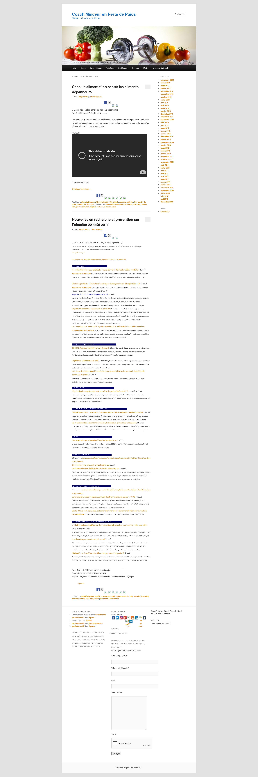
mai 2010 (164, 199)
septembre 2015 (167, 119)
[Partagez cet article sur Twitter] (109, 102)
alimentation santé (88, 202)
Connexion (165, 211)
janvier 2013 (166, 145)
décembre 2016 (167, 91)
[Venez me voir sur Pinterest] (105, 198)
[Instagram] (121, 617)
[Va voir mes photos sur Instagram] (120, 198)
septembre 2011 (167, 162)
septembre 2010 (167, 190)
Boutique (135, 68)
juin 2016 (164, 102)
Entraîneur (110, 68)
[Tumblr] (144, 617)
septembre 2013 (167, 142)
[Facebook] (113, 617)
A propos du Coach (160, 68)
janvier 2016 (166, 111)
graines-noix (80, 207)
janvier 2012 (166, 153)
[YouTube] (129, 617)
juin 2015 (164, 125)
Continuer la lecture (82, 188)
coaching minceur (140, 204)
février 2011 (165, 182)
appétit (97, 596)
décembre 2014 (167, 136)
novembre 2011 (167, 156)
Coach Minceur (96, 68)
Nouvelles (145, 596)
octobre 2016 (166, 97)
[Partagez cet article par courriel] (117, 106)
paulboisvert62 (78, 617)
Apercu (81, 583)
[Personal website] (131, 621)
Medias (146, 68)
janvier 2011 (166, 184)
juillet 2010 (165, 193)
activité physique (87, 596)
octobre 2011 (166, 159)
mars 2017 (165, 85)
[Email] (127, 621)
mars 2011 (165, 179)
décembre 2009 (167, 201)
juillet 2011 (165, 168)
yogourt (93, 207)
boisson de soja (126, 204)
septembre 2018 (167, 80)
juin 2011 (164, 170)
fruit (73, 207)
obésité (82, 598)
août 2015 (165, 122)
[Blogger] (133, 617)
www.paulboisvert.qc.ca (78, 253)
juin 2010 (164, 196)
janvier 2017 (166, 88)
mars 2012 (165, 148)
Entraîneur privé (96, 623)
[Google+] (125, 617)
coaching (122, 202)
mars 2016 (165, 108)
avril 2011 (165, 176)
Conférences (123, 68)
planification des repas (85, 204)
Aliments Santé (102, 202)
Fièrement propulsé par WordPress (129, 767)
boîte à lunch (113, 202)
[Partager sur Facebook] (105, 102)
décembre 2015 (167, 114)
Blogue (83, 68)
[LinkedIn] (136, 617)
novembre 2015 (167, 116)
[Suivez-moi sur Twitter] (101, 195)
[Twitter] (117, 617)
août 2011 (165, 165)
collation (130, 202)
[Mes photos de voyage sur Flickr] (124, 198)
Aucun (119, 633)
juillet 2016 (165, 99)
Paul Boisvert (96, 97)
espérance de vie (122, 596)
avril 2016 (165, 105)
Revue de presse (92, 598)
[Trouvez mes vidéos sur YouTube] (113, 198)
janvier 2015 (166, 133)
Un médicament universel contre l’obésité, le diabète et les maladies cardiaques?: (104, 423)
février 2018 (165, 82)
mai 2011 (164, 173)
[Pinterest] (140, 617)
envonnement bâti (108, 596)
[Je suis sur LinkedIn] (109, 198)
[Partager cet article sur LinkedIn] (113, 106)
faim (135, 202)
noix (87, 207)
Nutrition (75, 598)
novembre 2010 (167, 187)
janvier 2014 (166, 139)
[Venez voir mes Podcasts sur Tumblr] (117, 198)
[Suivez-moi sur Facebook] (98, 195)
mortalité (137, 596)
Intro (74, 68)
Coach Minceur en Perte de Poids (104, 14)
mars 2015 (165, 128)
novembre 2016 (167, 94)
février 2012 (165, 150)
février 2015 (165, 131)
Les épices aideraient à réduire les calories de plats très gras (95, 469)
